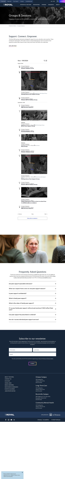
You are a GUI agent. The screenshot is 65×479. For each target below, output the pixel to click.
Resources (36, 4)
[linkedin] (14, 420)
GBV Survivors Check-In (27, 107)
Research (51, 4)
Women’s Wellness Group (27, 68)
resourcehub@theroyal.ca (45, 277)
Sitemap (40, 419)
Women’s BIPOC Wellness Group (29, 99)
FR (54, 1)
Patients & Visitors (25, 4)
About (58, 4)
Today (32, 214)
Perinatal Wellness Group (27, 131)
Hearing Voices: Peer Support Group (30, 94)
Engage (44, 4)
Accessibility (46, 419)
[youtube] (11, 420)
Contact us (8, 378)
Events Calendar (10, 388)
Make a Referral (9, 384)
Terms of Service (47, 358)
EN (51, 1)
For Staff (7, 380)
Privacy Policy (38, 358)
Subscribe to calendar (32, 218)
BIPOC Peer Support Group (28, 126)
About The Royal (9, 376)
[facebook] (6, 420)
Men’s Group (24, 146)
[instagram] (9, 420)
